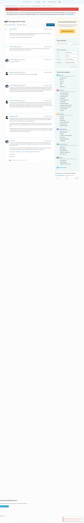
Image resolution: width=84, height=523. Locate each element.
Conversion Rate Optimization (66, 135)
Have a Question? (61, 40)
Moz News (62, 118)
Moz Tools (61, 75)
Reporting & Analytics (11, 24)
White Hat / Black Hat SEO (65, 152)
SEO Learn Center (63, 123)
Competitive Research (64, 94)
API (61, 84)
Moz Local (62, 81)
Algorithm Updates (63, 150)
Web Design (62, 137)
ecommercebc (12, 46)
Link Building (62, 98)
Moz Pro (61, 79)
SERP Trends (62, 147)
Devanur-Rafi (12, 59)
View (58, 52)
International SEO (63, 108)
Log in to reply (50, 24)
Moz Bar (61, 83)
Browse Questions (61, 50)
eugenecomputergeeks (14, 72)
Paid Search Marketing (64, 138)
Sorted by (58, 59)
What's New (62, 86)
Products (2, 515)
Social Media (62, 140)
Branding (62, 133)
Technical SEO (62, 101)
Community (61, 113)
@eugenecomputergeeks (20, 59)
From (58, 55)
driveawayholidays (13, 29)
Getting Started (63, 78)
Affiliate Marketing (63, 132)
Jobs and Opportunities (64, 122)
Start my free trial (67, 31)
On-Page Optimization (64, 100)
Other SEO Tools (63, 154)
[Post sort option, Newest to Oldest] (44, 25)
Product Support (63, 160)
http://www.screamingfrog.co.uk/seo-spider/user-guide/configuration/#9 (24, 151)
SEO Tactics (61, 90)
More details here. (69, 14)
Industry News (63, 120)
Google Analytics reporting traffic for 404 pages (65, 173)
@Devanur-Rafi (18, 46)
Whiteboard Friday (63, 125)
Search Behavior (63, 148)
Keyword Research (63, 96)
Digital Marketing (63, 129)
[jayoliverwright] (56, 175)
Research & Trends (63, 144)
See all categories (63, 167)
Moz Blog (62, 116)
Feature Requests (63, 162)
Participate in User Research (65, 163)
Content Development (64, 93)
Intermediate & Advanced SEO (66, 105)
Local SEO (62, 110)
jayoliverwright (60, 175)
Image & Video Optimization (65, 106)
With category (59, 62)
